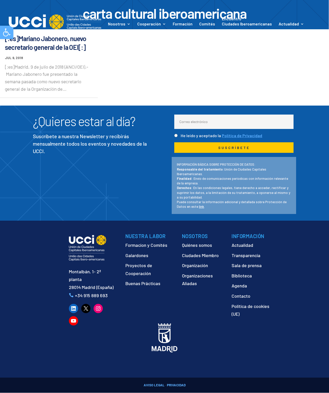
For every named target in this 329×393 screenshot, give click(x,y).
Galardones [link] (136, 255)
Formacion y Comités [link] (146, 245)
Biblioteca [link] (242, 275)
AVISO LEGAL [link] (154, 385)
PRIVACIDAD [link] (176, 385)
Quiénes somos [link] (197, 245)
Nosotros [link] (116, 24)
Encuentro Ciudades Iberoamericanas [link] (247, 21)
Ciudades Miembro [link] (200, 255)
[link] (55, 21)
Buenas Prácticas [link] (142, 283)
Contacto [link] (117, 31)
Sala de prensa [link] (247, 265)
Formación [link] (183, 24)
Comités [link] (207, 24)
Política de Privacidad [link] (242, 135)
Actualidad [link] (289, 24)
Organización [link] (195, 265)
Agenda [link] (239, 285)
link (201, 206)
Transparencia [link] (246, 255)
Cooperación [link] (149, 24)
